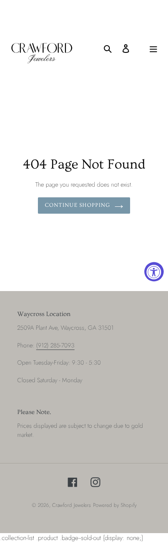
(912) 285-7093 (55, 345)
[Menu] (153, 48)
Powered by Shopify (115, 505)
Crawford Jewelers (71, 505)
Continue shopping (78, 205)
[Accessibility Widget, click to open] (154, 271)
